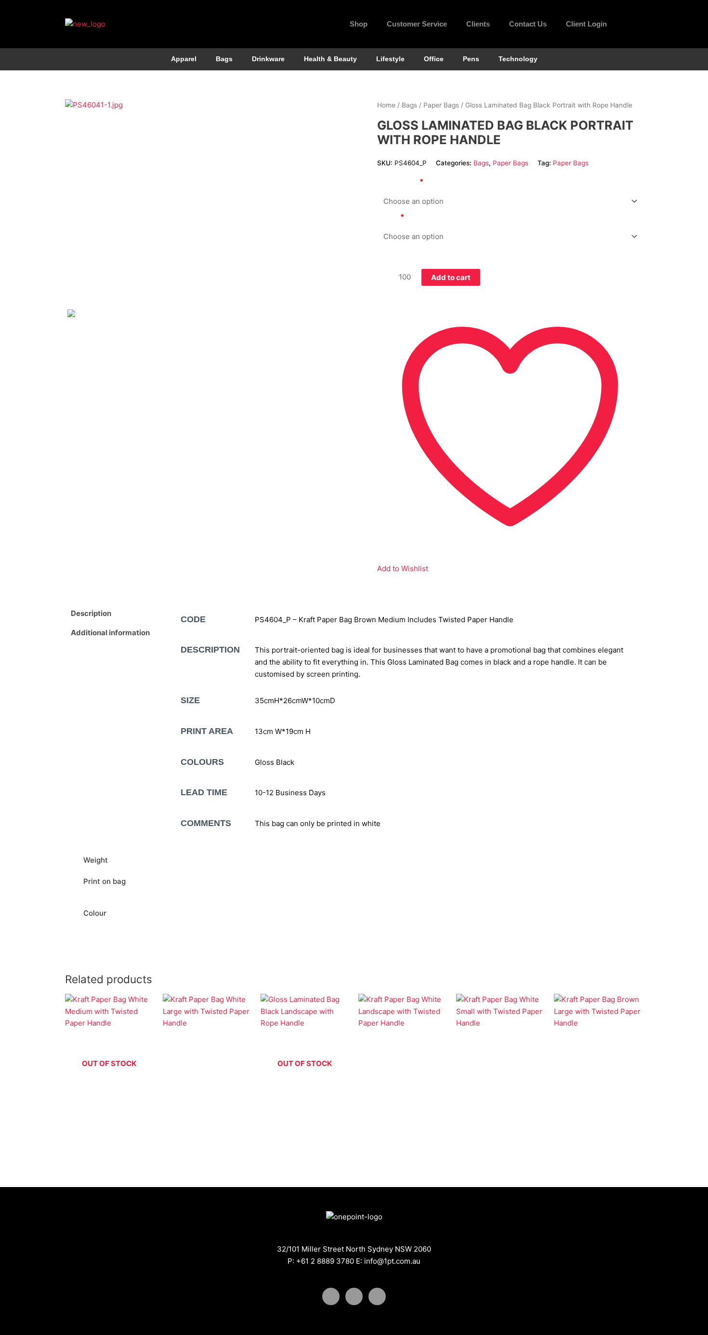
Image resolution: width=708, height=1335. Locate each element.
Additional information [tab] (110, 632)
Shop (358, 24)
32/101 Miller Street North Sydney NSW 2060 (354, 1249)
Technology (518, 59)
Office (434, 59)
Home (386, 105)
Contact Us (528, 24)
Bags (224, 59)
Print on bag (398, 181)
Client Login (586, 24)
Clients (478, 24)
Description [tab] (91, 613)
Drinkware (268, 59)
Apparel (184, 59)
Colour (388, 216)
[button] (633, 24)
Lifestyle (390, 59)
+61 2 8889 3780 (325, 1261)
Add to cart (451, 277)
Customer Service (417, 24)
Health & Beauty (330, 59)
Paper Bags (441, 105)
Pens (471, 59)
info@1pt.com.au (392, 1261)
